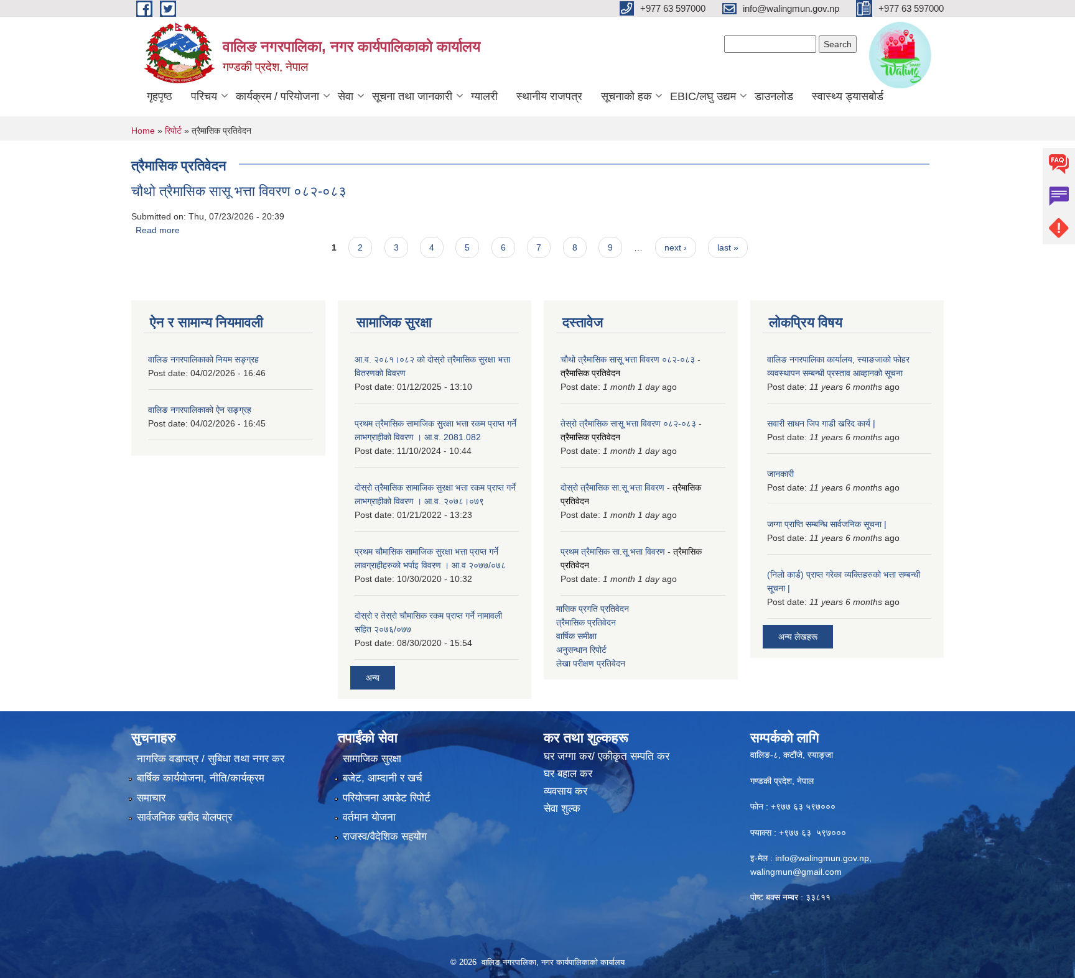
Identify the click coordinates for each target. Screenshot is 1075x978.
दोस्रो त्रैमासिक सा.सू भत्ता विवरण (612, 487)
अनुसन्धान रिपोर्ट (581, 650)
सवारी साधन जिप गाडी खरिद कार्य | (821, 423)
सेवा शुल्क (562, 808)
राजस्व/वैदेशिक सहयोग (385, 836)
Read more (158, 230)
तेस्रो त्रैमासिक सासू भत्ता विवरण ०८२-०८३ (628, 423)
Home (143, 131)
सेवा (345, 96)
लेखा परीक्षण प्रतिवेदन (590, 663)
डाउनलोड (774, 96)
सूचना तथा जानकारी (412, 96)
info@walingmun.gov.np (822, 858)
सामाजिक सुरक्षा (372, 759)
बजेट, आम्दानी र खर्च (382, 778)
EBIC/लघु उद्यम (703, 96)
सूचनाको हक (626, 96)
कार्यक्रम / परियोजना (277, 96)
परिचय (204, 96)
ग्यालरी (484, 96)
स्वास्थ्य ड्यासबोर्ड (847, 96)
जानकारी (780, 474)
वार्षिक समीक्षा (576, 636)
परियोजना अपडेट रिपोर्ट (386, 798)
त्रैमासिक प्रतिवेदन (590, 373)
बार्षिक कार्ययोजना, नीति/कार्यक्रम (200, 778)
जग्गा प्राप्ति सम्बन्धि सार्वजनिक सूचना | (827, 524)
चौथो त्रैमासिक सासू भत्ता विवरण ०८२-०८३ (239, 191)
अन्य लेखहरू (797, 637)
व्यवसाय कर (565, 791)
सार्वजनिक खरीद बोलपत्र (184, 817)
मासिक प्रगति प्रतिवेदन (592, 609)
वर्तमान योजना (369, 817)
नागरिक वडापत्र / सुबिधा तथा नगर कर (210, 759)
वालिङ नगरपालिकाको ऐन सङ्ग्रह (199, 410)
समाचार (151, 798)
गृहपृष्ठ (159, 96)
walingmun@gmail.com (796, 872)
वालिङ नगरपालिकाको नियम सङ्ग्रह (203, 359)
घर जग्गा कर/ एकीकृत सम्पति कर (606, 756)
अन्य (372, 678)
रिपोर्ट (173, 131)
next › (675, 247)
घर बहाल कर (568, 774)
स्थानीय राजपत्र (549, 96)
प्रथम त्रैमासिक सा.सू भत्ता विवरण (613, 551)
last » (727, 247)
